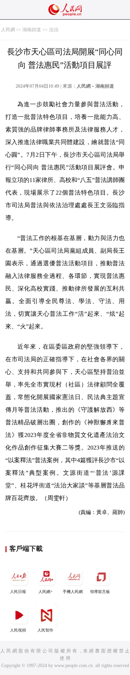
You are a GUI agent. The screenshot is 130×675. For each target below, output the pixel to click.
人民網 (8, 29)
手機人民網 (73, 591)
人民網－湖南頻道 (95, 86)
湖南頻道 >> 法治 (40, 29)
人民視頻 (18, 630)
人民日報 (18, 591)
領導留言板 (100, 591)
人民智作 (45, 630)
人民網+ (45, 591)
